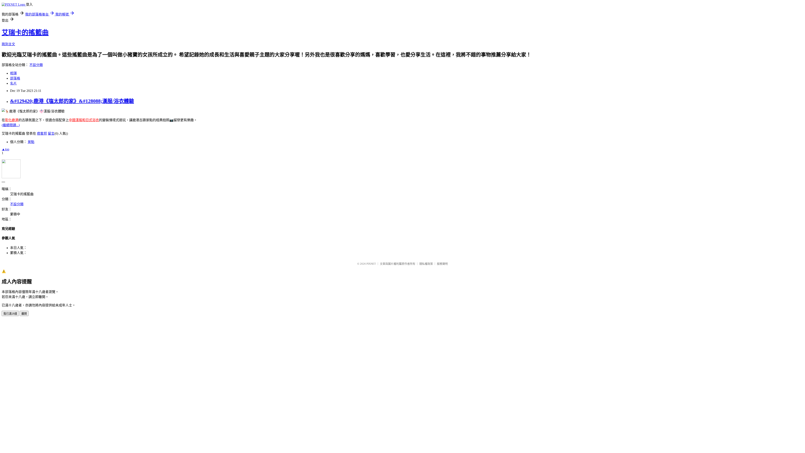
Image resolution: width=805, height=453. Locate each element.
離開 (24, 313)
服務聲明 (442, 263)
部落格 (15, 78)
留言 (51, 133)
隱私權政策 (426, 263)
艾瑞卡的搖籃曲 (25, 32)
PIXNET (371, 263)
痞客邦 (42, 133)
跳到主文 (8, 44)
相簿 (13, 73)
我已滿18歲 (10, 313)
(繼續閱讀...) (11, 125)
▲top (5, 149)
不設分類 (36, 65)
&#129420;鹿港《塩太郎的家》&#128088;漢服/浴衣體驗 (72, 101)
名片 (13, 83)
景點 (31, 142)
